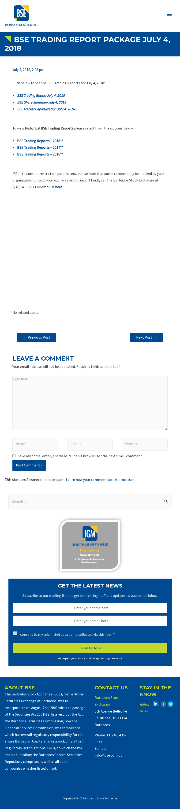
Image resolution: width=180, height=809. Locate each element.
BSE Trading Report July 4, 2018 (41, 95)
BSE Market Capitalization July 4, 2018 (46, 109)
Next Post (146, 337)
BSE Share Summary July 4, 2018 (41, 102)
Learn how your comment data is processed (100, 479)
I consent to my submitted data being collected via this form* (67, 634)
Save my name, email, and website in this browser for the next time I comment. (80, 456)
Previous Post (36, 337)
